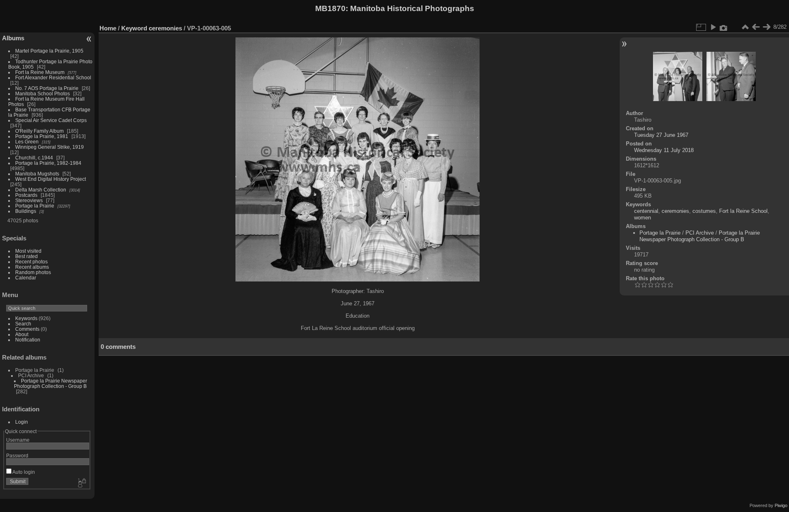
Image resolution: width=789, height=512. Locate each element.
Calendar (25, 277)
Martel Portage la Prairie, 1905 (49, 50)
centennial (646, 211)
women (642, 217)
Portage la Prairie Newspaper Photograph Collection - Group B (50, 383)
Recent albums (32, 267)
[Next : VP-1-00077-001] (766, 27)
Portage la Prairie (34, 205)
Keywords (26, 318)
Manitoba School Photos (42, 93)
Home (107, 28)
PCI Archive (699, 233)
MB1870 (330, 8)
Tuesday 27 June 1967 (661, 135)
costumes (704, 211)
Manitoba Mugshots (37, 173)
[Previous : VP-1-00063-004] (755, 27)
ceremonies (165, 28)
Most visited (28, 251)
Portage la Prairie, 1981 (41, 136)
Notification (27, 339)
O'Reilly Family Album (39, 131)
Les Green (27, 141)
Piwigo (781, 505)
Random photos (33, 272)
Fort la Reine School (743, 211)
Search (23, 323)
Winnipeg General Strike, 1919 (49, 147)
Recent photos (31, 261)
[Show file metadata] (723, 27)
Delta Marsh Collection (40, 189)
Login (21, 421)
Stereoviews (29, 200)
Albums (13, 38)
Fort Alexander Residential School (53, 77)
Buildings (25, 211)
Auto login (23, 472)
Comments (27, 329)
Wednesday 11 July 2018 (664, 150)
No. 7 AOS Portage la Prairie (46, 88)
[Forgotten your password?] (81, 483)
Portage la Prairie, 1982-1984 (48, 163)
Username (18, 440)
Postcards (26, 195)
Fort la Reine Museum (40, 72)
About (21, 334)
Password (17, 455)
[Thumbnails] (745, 27)
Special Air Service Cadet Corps (51, 120)
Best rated (26, 256)
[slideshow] (713, 27)
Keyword (134, 28)
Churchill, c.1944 (34, 157)
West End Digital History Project (50, 179)
